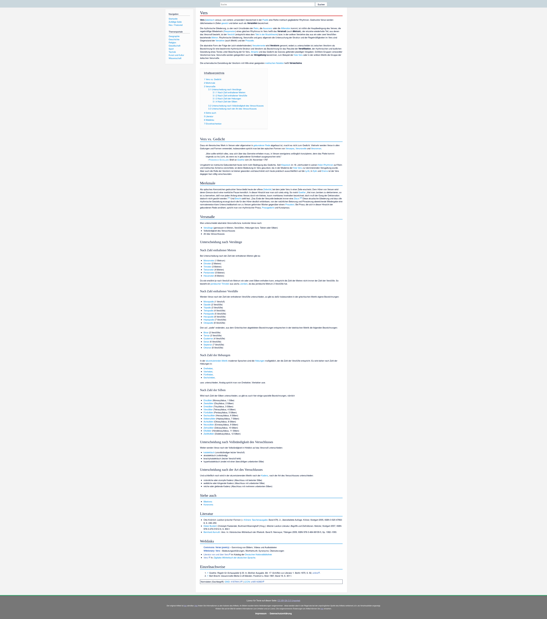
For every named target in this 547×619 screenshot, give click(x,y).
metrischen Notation (274, 62)
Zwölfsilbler (209, 433)
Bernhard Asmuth (212, 531)
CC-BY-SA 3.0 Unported (288, 600)
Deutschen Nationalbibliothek (258, 554)
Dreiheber (208, 368)
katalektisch (209, 452)
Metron (214, 37)
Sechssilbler (209, 415)
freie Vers (298, 54)
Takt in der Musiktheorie (266, 34)
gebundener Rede (262, 145)
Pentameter (209, 272)
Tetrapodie (208, 310)
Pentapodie (209, 313)
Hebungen (260, 360)
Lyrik (307, 170)
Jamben (244, 283)
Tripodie (207, 307)
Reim (256, 28)
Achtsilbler (208, 421)
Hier (196, 605)
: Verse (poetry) (216, 547)
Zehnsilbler (209, 427)
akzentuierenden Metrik (217, 360)
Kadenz (264, 475)
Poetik (265, 19)
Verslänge (208, 227)
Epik (315, 170)
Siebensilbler (209, 418)
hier (185, 605)
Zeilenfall (267, 189)
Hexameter (209, 275)
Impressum (261, 613)
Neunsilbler (209, 424)
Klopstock (285, 164)
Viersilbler (208, 409)
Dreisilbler (208, 406)
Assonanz (267, 28)
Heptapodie (209, 319)
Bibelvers (208, 501)
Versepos (290, 148)
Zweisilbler (208, 403)
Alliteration (285, 28)
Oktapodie (208, 322)
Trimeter (207, 266)
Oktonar (207, 347)
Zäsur (296, 198)
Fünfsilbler (208, 412)
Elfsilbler (207, 430)
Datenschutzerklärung (281, 613)
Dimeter (207, 263)
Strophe (254, 51)
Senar (206, 341)
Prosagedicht (268, 207)
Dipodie (207, 304)
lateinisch (210, 19)
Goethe (240, 159)
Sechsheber (209, 377)
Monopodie (209, 301)
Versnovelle (301, 148)
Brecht (238, 198)
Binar (206, 332)
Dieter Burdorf (210, 525)
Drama (325, 170)
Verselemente (258, 45)
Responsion (229, 31)
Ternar (207, 335)
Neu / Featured (175, 24)
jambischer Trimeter (220, 283)
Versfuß (231, 34)
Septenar (208, 344)
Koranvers (208, 504)
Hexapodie (209, 316)
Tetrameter (209, 269)
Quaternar (208, 338)
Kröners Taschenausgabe (256, 519)
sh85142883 (256, 581)
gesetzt (225, 23)
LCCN (247, 581)
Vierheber (208, 371)
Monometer (209, 260)
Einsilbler (208, 400)
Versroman (316, 148)
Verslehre (220, 40)
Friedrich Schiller (218, 159)
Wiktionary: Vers (212, 550)
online (315, 572)
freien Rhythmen (325, 164)
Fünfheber (208, 374)
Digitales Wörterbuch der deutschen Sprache (234, 557)
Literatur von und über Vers (216, 554)
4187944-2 (236, 581)
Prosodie (249, 40)
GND (227, 581)
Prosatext (289, 204)
